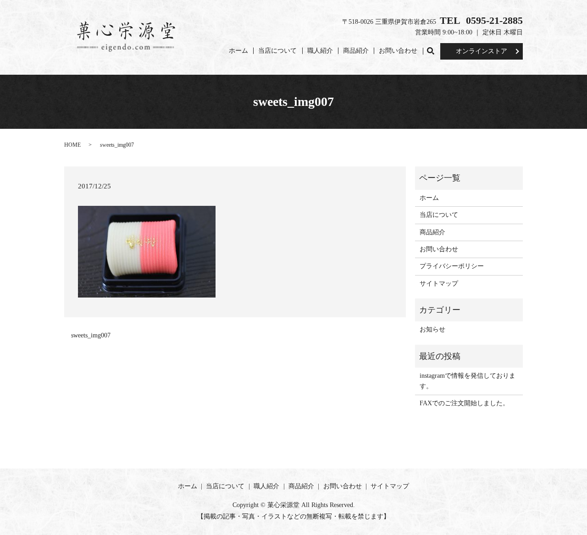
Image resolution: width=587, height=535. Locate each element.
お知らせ (432, 329)
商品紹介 (356, 50)
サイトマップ (439, 283)
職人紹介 (320, 50)
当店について (277, 50)
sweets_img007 (91, 335)
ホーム (238, 50)
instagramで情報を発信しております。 (467, 380)
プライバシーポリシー (452, 266)
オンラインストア (481, 51)
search (433, 50)
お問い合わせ (398, 50)
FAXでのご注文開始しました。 (464, 403)
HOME (72, 145)
